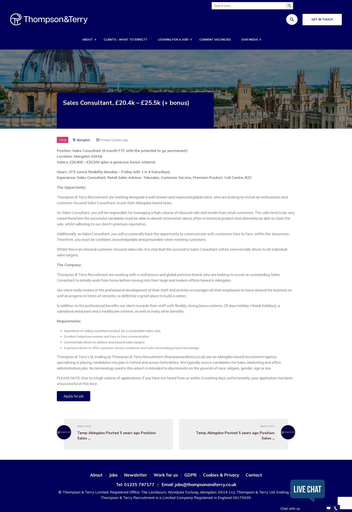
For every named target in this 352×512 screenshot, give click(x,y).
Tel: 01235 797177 (135, 484)
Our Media (249, 40)
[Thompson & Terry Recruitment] (49, 19)
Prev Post (84, 426)
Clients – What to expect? (125, 40)
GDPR (190, 475)
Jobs (113, 475)
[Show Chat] (328, 508)
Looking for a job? (173, 40)
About (87, 40)
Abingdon (83, 140)
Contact (254, 475)
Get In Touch (322, 19)
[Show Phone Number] (335, 508)
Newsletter (135, 475)
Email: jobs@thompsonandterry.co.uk (199, 484)
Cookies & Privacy (221, 475)
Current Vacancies (215, 40)
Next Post (267, 426)
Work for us (166, 475)
